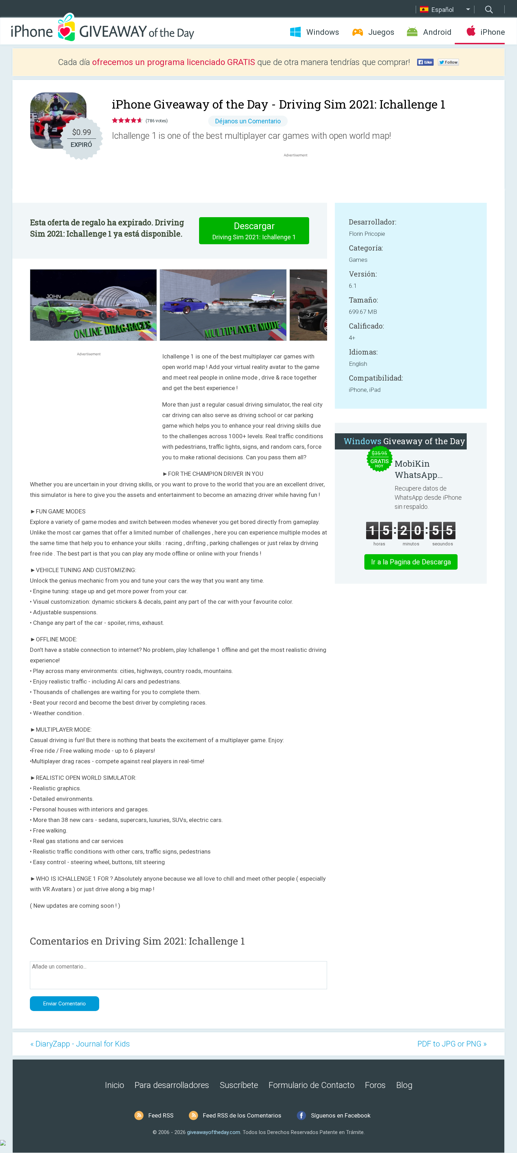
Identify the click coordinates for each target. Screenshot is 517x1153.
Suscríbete (239, 1085)
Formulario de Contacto (312, 1085)
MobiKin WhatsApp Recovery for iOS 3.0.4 (427, 469)
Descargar (254, 231)
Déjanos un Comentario (248, 121)
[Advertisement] (299, 175)
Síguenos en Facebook (340, 1115)
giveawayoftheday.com (213, 1132)
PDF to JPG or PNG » (452, 1043)
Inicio (114, 1085)
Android (437, 32)
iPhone (492, 32)
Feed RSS (160, 1115)
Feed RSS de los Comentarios (242, 1115)
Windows (322, 32)
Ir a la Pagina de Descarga (411, 562)
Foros (375, 1085)
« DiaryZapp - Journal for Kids (80, 1043)
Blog (404, 1085)
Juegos (381, 32)
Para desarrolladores (172, 1085)
